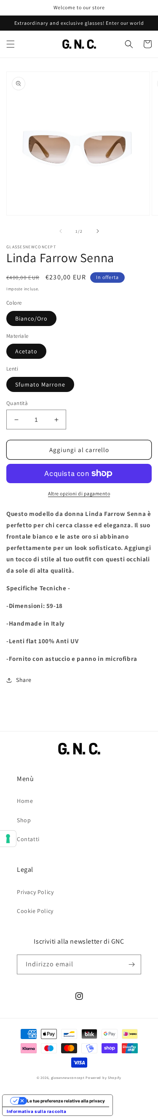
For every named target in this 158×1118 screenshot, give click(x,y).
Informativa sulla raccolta (37, 1111)
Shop (24, 820)
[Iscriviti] (131, 964)
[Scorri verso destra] (97, 231)
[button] (10, 44)
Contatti (28, 839)
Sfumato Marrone (40, 384)
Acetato (26, 351)
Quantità (17, 403)
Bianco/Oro (31, 318)
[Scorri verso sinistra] (60, 231)
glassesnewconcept (68, 1077)
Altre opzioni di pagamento (79, 493)
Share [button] (24, 680)
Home (25, 801)
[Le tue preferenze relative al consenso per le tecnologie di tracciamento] (8, 839)
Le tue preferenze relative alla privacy (66, 1100)
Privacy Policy (35, 892)
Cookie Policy (35, 911)
